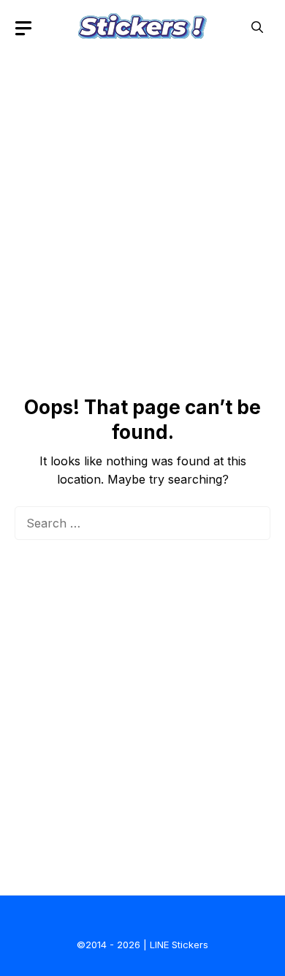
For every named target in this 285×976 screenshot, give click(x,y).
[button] (257, 27)
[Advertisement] (142, 197)
